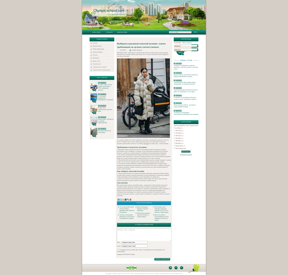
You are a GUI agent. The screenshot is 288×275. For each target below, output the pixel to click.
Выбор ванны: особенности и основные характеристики (105, 120)
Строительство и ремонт (100, 67)
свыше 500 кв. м (180, 146)
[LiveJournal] (128, 199)
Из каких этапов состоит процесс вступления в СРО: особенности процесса (105, 87)
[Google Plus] (130, 199)
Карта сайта (96, 32)
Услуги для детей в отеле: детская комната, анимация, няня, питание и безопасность (126, 209)
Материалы (96, 58)
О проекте (109, 32)
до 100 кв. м (179, 128)
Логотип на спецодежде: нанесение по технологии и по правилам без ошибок (126, 216)
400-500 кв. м (179, 143)
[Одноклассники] (123, 199)
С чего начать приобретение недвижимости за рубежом (105, 97)
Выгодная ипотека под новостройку (104, 131)
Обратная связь (122, 32)
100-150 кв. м (179, 130)
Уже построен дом (181, 148)
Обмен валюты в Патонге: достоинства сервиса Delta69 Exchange (185, 106)
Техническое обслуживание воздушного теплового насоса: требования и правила (185, 98)
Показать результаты (186, 154)
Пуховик (146, 143)
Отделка (95, 55)
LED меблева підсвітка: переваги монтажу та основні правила (143, 214)
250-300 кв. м (179, 138)
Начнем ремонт (97, 46)
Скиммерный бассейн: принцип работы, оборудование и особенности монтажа (185, 83)
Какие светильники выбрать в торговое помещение (142, 208)
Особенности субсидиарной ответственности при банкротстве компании (186, 113)
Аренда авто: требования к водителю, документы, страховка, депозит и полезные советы (186, 67)
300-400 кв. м (179, 141)
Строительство (97, 64)
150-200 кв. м (179, 133)
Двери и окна (96, 61)
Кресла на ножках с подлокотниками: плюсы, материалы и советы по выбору (162, 217)
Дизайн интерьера (98, 52)
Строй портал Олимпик (108, 12)
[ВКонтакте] (118, 199)
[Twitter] (121, 199)
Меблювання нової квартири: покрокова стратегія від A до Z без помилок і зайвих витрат (161, 209)
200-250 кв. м (179, 135)
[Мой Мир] (126, 199)
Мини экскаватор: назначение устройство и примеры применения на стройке (186, 75)
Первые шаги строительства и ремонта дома (105, 109)
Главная (95, 43)
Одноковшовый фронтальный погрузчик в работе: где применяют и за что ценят (186, 90)
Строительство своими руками (101, 70)
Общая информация (98, 49)
